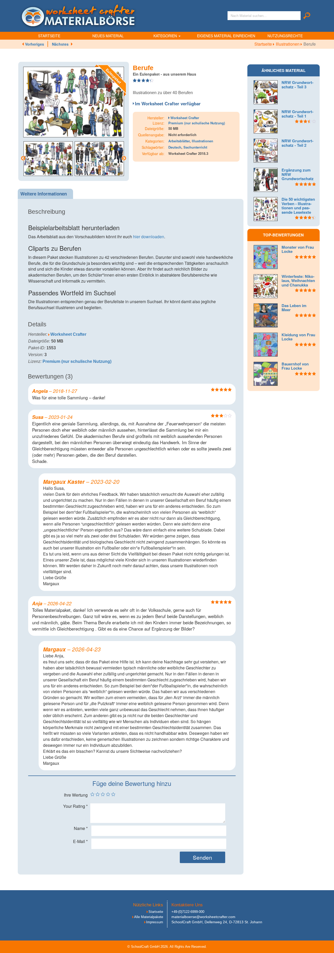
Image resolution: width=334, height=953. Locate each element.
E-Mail (80, 841)
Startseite (49, 35)
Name (81, 828)
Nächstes (60, 44)
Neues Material (108, 35)
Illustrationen (288, 44)
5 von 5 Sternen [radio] (113, 794)
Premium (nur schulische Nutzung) (196, 122)
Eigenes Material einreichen (226, 35)
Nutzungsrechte (285, 35)
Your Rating (75, 806)
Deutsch (174, 147)
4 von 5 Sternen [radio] (108, 794)
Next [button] (124, 158)
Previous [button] (23, 158)
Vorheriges (34, 44)
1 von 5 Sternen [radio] (92, 794)
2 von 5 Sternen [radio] (98, 794)
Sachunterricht (195, 147)
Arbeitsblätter (179, 140)
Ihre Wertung (76, 795)
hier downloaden (148, 237)
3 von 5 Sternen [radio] (103, 794)
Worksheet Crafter (184, 117)
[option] (73, 102)
